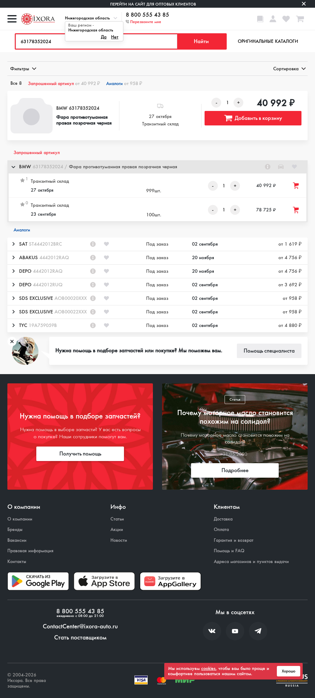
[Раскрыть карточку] (13, 244)
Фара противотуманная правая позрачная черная (84, 120)
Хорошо (288, 671)
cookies (208, 668)
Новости (118, 540)
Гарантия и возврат (233, 540)
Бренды (14, 529)
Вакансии (16, 540)
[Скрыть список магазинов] (13, 166)
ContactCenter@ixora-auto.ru (80, 626)
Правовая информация (30, 550)
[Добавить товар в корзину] (296, 185)
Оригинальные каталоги (268, 41)
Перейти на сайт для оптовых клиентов (153, 4)
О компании (19, 519)
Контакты (16, 561)
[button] (157, 166)
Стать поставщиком (80, 637)
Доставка (223, 519)
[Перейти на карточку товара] (31, 115)
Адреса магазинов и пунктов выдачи (251, 561)
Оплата (221, 529)
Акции (116, 529)
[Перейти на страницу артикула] (267, 166)
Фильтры (19, 68)
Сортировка (286, 68)
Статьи (117, 519)
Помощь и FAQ (229, 550)
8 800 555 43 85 (147, 15)
